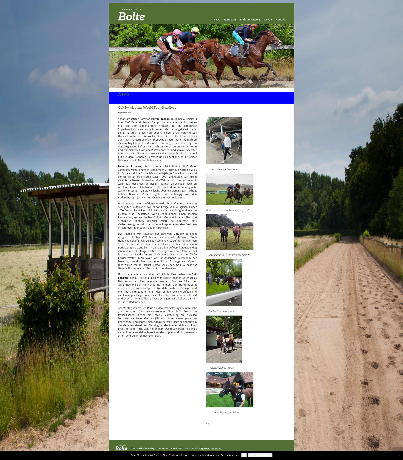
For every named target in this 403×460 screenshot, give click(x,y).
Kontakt (281, 19)
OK (244, 455)
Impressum (205, 448)
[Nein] (399, 455)
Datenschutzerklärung (260, 455)
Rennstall (230, 19)
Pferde (268, 19)
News (216, 19)
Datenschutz (216, 448)
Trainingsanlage (250, 19)
